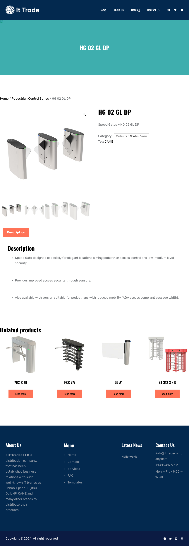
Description (16, 232)
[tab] (16, 232)
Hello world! (129, 456)
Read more (21, 394)
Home (4, 98)
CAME (109, 141)
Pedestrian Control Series (30, 98)
